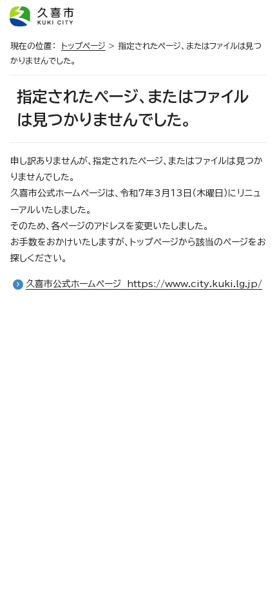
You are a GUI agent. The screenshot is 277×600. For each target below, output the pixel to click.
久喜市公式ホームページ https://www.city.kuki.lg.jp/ (144, 283)
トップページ (83, 46)
